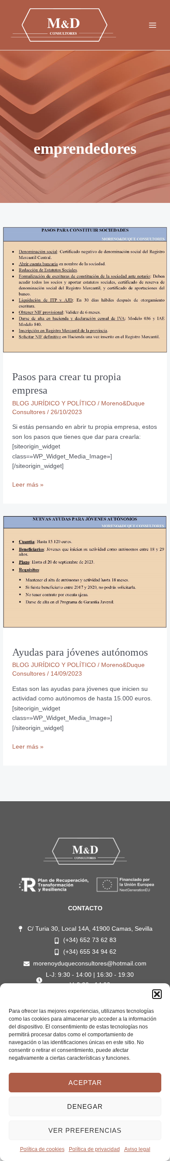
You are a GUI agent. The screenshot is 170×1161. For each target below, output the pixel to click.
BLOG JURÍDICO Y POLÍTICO (54, 403)
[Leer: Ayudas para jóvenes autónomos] (85, 571)
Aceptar (85, 1082)
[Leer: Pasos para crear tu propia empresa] (85, 289)
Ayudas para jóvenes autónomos (80, 652)
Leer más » (28, 484)
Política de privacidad (94, 1149)
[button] (157, 994)
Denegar (85, 1106)
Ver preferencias (85, 1130)
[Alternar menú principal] (153, 25)
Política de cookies (42, 1149)
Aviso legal (137, 1149)
